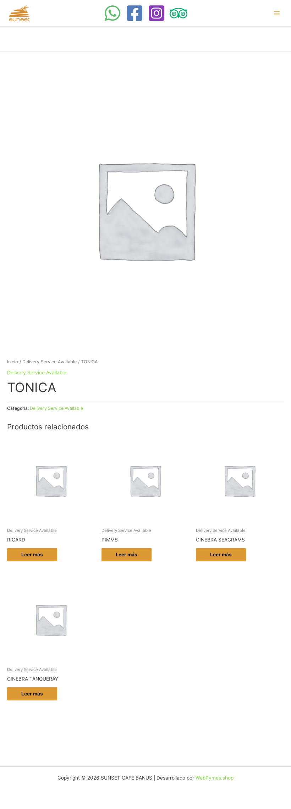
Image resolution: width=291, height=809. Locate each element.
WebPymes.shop (215, 778)
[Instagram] (156, 13)
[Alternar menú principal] (277, 13)
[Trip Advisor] (178, 13)
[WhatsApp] (112, 13)
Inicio (12, 361)
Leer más (32, 554)
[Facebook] (134, 13)
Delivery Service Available (49, 361)
